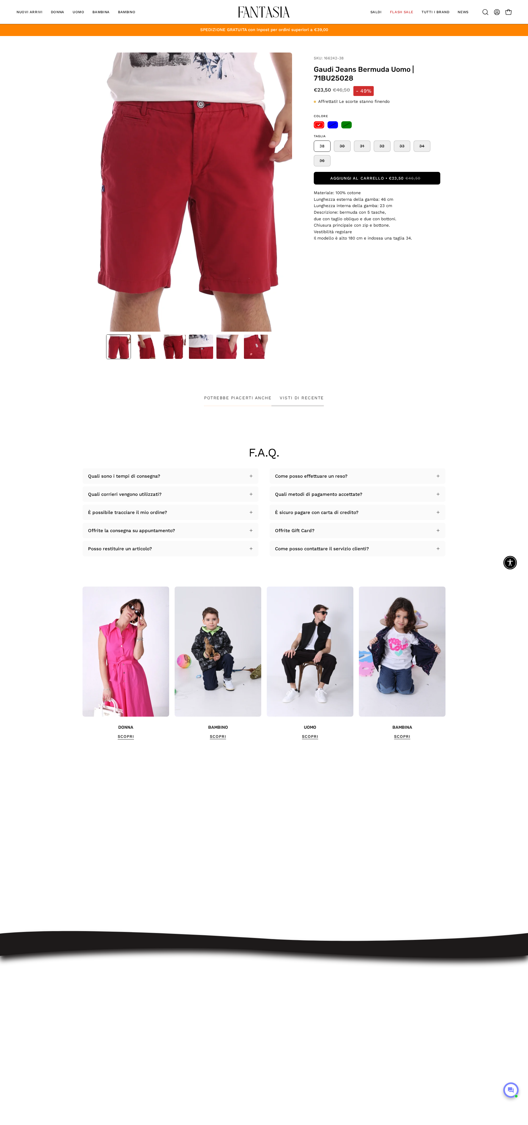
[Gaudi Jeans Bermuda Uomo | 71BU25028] (118, 346)
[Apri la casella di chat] (511, 1090)
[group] (264, 663)
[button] (29, 12)
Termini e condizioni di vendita (198, 1021)
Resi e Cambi (179, 1002)
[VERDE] (346, 124)
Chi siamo (175, 1059)
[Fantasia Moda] (264, 12)
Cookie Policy (179, 1050)
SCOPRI (126, 736)
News (170, 1069)
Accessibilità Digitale (187, 1031)
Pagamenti (175, 1011)
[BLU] (333, 124)
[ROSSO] (319, 124)
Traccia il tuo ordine (186, 983)
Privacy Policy (179, 1040)
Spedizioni (175, 992)
